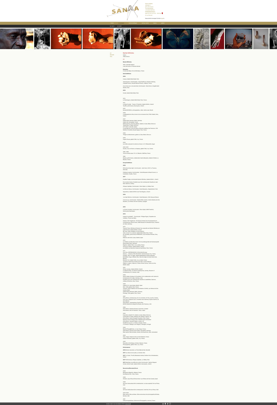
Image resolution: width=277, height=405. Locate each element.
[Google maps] (165, 403)
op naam (112, 26)
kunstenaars (123, 23)
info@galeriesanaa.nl (150, 11)
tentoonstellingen (133, 23)
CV (110, 53)
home (112, 23)
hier (162, 18)
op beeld (119, 26)
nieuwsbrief (128, 403)
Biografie (112, 54)
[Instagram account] (170, 403)
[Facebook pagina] (168, 403)
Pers (111, 56)
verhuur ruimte (145, 23)
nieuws (155, 23)
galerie (162, 23)
